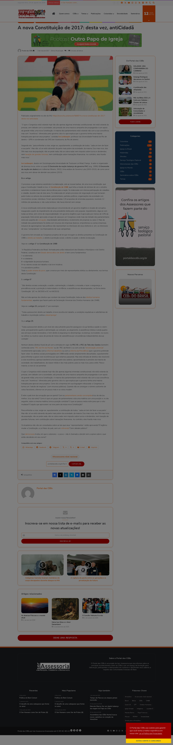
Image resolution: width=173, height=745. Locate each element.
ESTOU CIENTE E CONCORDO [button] (148, 741)
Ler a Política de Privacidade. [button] (150, 733)
